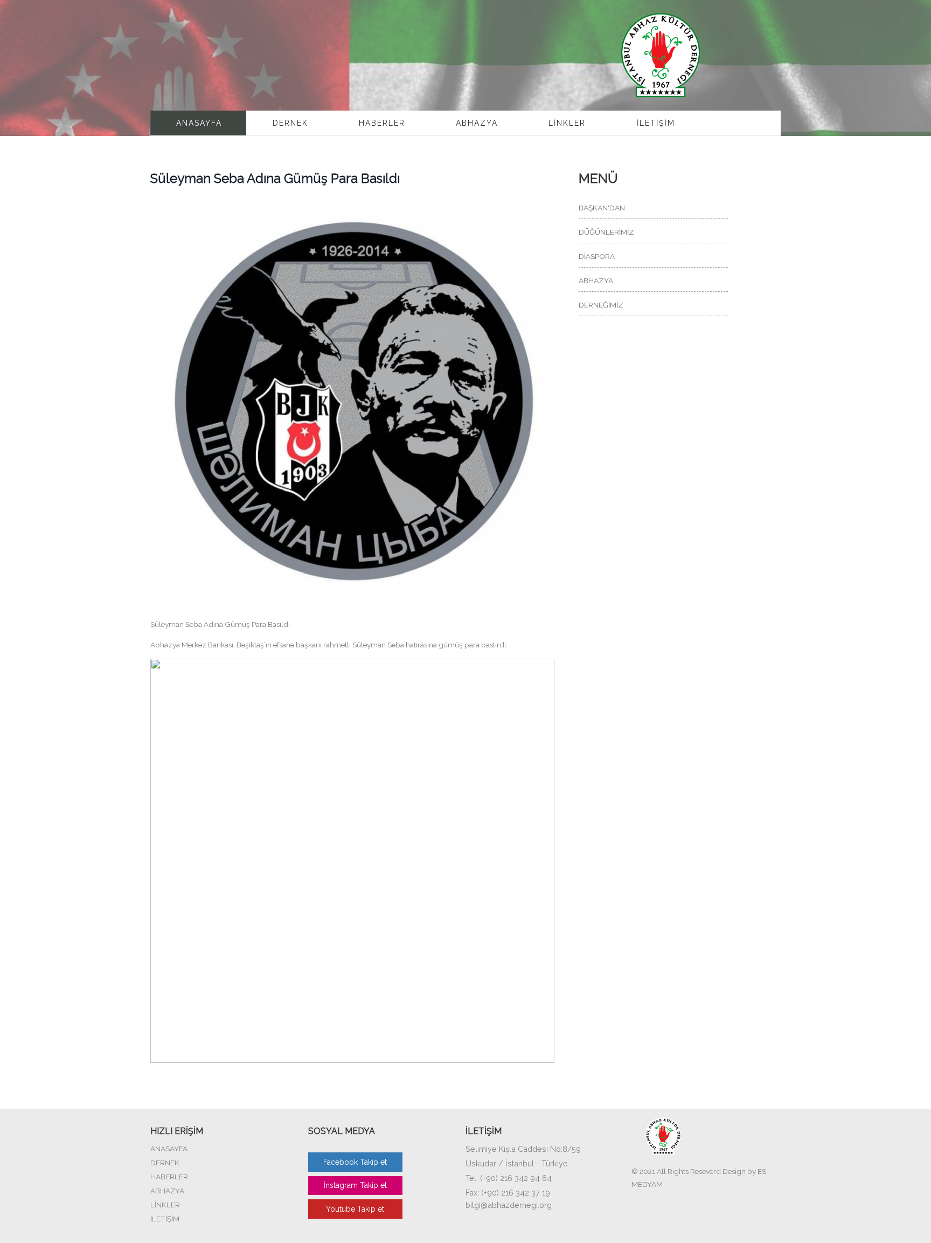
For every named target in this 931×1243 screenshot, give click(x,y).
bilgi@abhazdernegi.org (509, 1205)
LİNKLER (567, 123)
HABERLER (382, 123)
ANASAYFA (199, 123)
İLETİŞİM (656, 123)
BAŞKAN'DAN (602, 207)
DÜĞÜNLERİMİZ (606, 232)
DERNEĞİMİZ (601, 304)
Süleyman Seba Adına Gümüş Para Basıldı (275, 178)
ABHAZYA (477, 123)
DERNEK (290, 123)
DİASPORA (597, 256)
